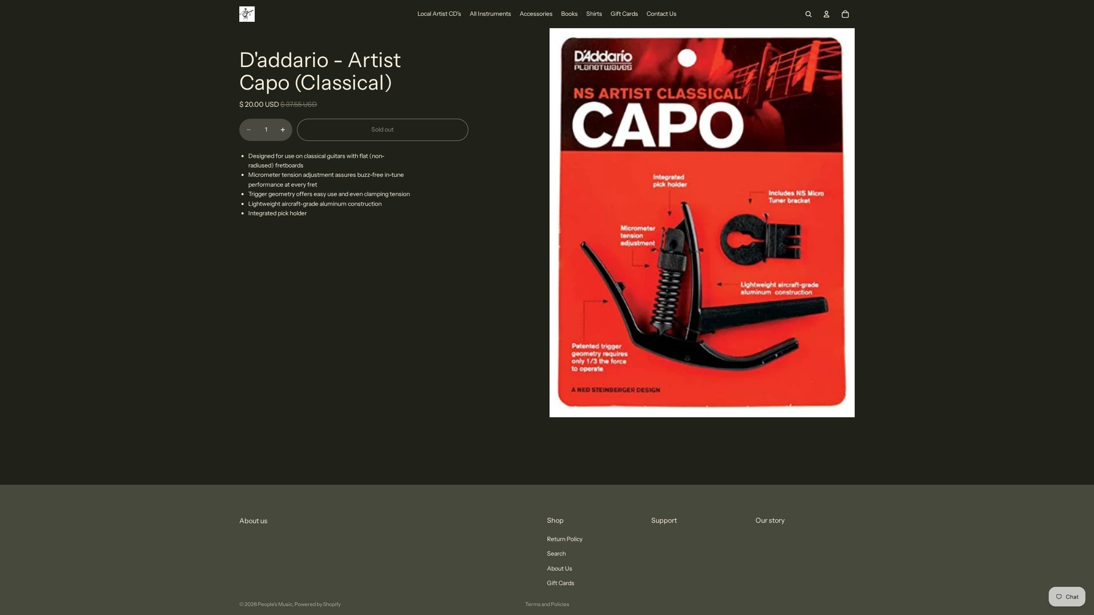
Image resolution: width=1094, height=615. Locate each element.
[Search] (808, 14)
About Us (559, 568)
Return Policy (564, 539)
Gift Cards (560, 583)
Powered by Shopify (317, 604)
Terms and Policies (547, 604)
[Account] (826, 14)
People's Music (275, 604)
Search (556, 554)
